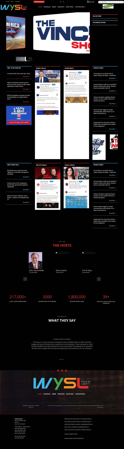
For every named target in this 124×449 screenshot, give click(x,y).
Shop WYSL (70, 7)
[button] (25, 279)
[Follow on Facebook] (63, 2)
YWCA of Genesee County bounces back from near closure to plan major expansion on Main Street (18, 84)
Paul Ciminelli (61, 270)
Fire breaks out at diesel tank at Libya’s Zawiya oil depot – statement (105, 74)
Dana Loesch (71, 192)
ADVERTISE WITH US (39, 1)
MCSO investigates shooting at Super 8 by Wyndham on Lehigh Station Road (18, 97)
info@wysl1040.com (86, 429)
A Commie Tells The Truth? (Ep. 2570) (18, 73)
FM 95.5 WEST (17, 1)
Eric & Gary (34, 270)
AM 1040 (7, 1)
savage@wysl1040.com (83, 427)
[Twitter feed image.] (76, 207)
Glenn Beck (71, 83)
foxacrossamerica (44, 95)
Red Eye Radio (43, 193)
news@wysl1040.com (86, 421)
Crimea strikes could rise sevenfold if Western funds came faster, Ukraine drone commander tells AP (105, 86)
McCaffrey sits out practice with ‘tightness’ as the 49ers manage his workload (18, 172)
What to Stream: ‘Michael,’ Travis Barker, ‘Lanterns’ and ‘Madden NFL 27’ (18, 197)
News (54, 7)
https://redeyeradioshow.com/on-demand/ (47, 201)
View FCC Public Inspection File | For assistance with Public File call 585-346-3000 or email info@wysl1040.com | (74, 405)
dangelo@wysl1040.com (87, 424)
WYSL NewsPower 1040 (20, 430)
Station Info (80, 7)
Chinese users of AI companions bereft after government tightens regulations (17, 185)
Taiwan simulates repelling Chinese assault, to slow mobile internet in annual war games (104, 99)
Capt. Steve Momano (91, 270)
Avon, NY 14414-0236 (20, 433)
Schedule (47, 7)
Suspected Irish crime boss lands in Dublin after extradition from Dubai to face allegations (104, 124)
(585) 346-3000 (21, 436)
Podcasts (60, 7)
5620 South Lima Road (20, 431)
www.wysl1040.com (86, 419)
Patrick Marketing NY (79, 438)
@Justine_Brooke (51, 103)
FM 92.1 (12, 1)
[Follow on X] (60, 2)
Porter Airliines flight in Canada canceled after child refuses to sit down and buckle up (104, 111)
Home (40, 7)
